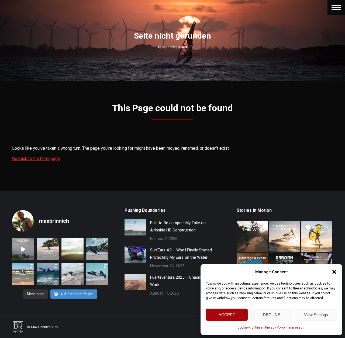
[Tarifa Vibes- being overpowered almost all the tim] (72, 249)
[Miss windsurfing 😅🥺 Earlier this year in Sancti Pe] (48, 249)
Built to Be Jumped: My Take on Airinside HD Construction (178, 226)
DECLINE (271, 314)
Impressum (296, 327)
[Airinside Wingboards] (317, 237)
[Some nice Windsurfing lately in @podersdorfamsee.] (97, 274)
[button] (334, 272)
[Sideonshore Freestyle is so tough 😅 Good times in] (48, 274)
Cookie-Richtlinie (250, 327)
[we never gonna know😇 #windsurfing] (23, 249)
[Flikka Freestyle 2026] (285, 237)
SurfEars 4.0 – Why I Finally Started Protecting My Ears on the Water (181, 254)
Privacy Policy (275, 327)
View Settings (316, 314)
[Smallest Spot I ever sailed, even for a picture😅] (23, 274)
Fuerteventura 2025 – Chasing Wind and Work (185, 281)
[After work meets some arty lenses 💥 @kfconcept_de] (72, 274)
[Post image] (135, 227)
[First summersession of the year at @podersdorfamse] (97, 249)
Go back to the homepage (36, 158)
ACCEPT (227, 314)
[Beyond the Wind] (253, 237)
